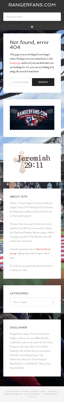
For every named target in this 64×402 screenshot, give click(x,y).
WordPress (50, 394)
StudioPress (32, 394)
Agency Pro (38, 391)
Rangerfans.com (32, 5)
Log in (32, 397)
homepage (15, 63)
